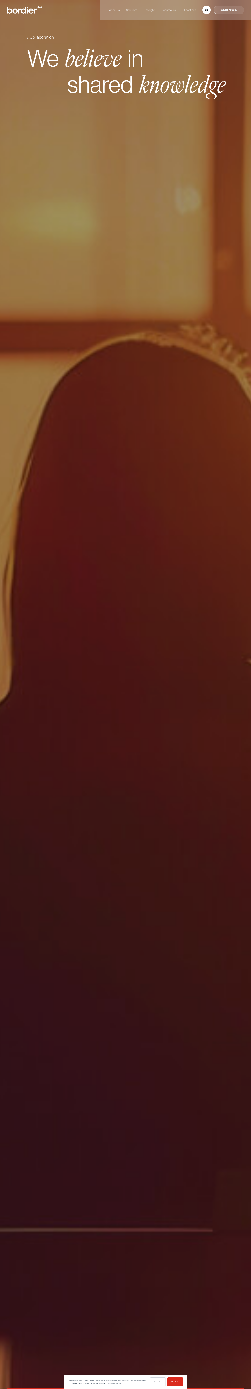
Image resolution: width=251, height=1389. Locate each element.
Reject (158, 1382)
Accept (175, 1382)
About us (114, 10)
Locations (190, 10)
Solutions (132, 10)
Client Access (229, 10)
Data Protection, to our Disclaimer (84, 1383)
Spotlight (149, 10)
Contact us (169, 10)
